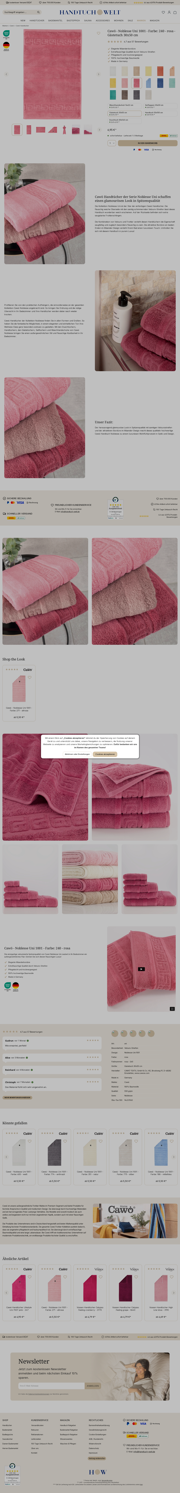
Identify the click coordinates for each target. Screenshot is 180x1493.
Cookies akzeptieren (105, 754)
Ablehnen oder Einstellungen (77, 754)
